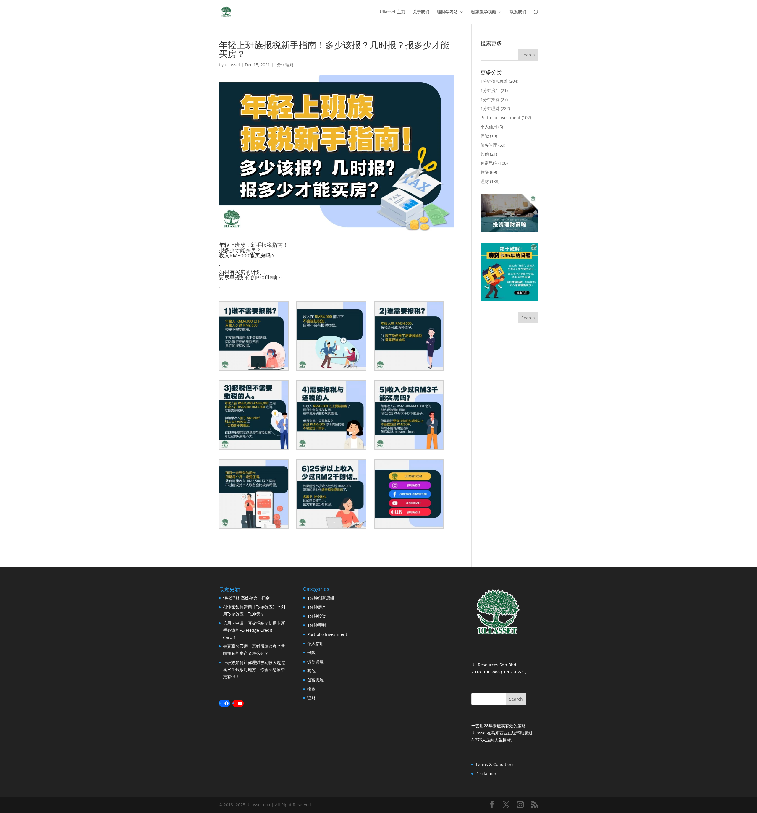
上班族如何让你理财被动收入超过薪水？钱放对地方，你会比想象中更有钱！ (254, 669)
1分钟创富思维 (494, 81)
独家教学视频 (483, 12)
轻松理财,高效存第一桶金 (246, 598)
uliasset (232, 64)
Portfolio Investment (500, 117)
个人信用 (489, 126)
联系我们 (518, 12)
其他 (485, 154)
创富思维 (489, 163)
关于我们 (421, 12)
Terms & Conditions (495, 764)
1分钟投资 (490, 99)
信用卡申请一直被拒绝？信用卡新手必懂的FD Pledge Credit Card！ (254, 630)
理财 (485, 181)
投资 (485, 172)
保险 (485, 136)
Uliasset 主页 (392, 12)
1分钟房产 (490, 90)
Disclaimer (485, 773)
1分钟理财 (284, 64)
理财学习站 (447, 12)
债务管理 (489, 145)
